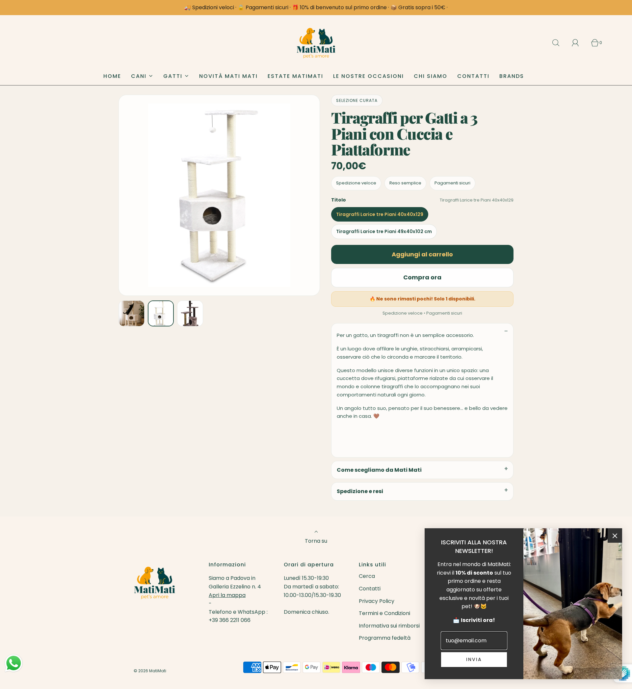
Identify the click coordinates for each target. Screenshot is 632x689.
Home (112, 76)
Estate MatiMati (295, 76)
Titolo (338, 200)
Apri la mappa (227, 595)
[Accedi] (579, 43)
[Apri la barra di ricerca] (559, 43)
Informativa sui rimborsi (389, 626)
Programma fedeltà (384, 638)
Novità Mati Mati (228, 76)
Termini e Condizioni (384, 613)
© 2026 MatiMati (150, 671)
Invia (474, 659)
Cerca (367, 576)
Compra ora (422, 277)
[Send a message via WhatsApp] (13, 663)
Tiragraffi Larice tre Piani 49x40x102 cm (384, 231)
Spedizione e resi (360, 491)
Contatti (473, 76)
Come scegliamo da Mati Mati (379, 470)
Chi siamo (430, 76)
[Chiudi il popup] (615, 535)
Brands (511, 76)
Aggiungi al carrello (422, 254)
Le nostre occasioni (368, 76)
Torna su (316, 541)
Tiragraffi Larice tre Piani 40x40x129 (379, 214)
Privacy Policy (376, 601)
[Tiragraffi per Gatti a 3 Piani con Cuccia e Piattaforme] (131, 313)
